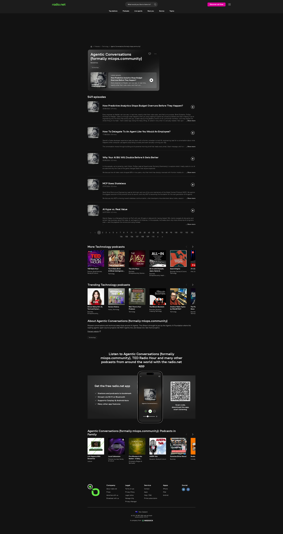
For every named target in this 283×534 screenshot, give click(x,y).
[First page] (90, 232)
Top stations (113, 11)
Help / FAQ (147, 495)
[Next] (192, 245)
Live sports (138, 11)
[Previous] (186, 245)
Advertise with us (112, 495)
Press (108, 492)
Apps (146, 492)
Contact (146, 489)
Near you (151, 11)
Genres (161, 11)
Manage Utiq (129, 498)
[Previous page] (95, 232)
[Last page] (162, 237)
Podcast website (93, 331)
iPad (164, 492)
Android (165, 495)
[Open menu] (229, 4)
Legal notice (129, 495)
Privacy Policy (130, 492)
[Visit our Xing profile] (188, 489)
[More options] (155, 54)
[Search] (155, 4)
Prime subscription (150, 498)
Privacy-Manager (131, 501)
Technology (95, 67)
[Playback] (151, 80)
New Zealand (142, 512)
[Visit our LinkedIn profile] (183, 489)
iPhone (165, 489)
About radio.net (111, 489)
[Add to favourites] (149, 54)
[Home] (91, 46)
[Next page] (158, 237)
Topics (172, 11)
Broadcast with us (112, 498)
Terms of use (129, 489)
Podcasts (126, 11)
